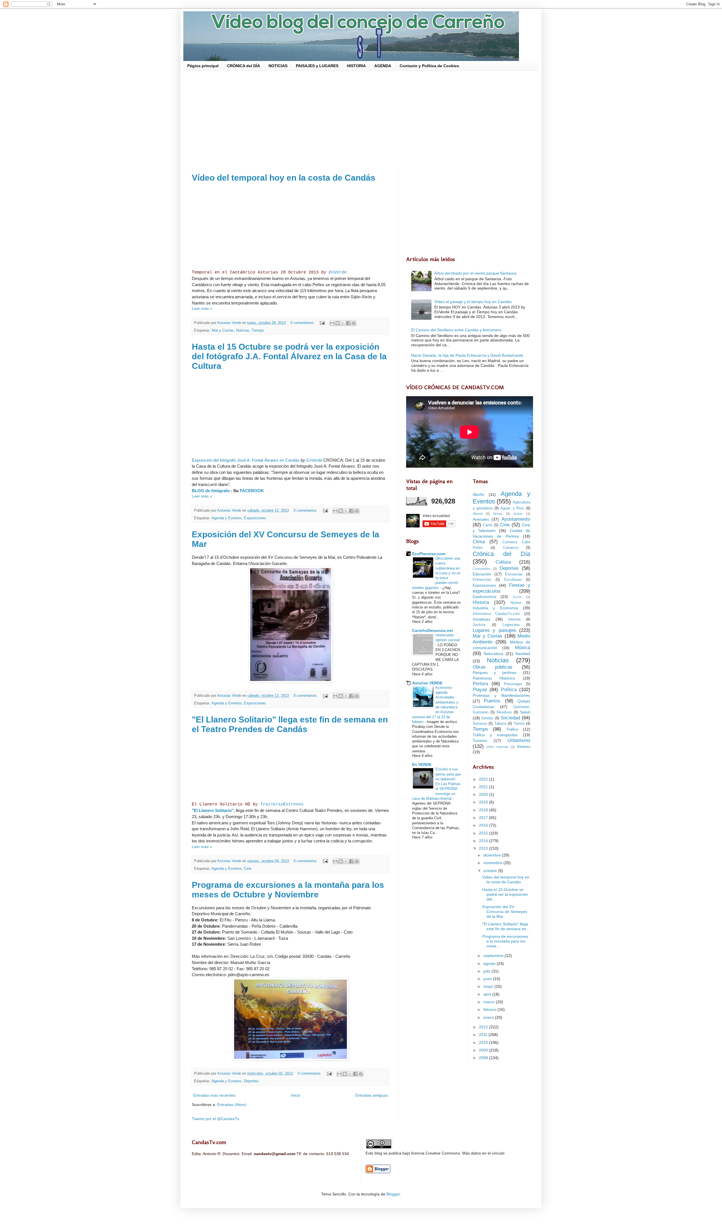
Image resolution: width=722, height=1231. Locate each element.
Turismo (480, 740)
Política (509, 689)
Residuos (504, 712)
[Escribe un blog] (337, 323)
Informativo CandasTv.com (496, 614)
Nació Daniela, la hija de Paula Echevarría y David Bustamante (467, 355)
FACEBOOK (252, 490)
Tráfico (512, 729)
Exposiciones (255, 518)
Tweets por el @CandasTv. (216, 1118)
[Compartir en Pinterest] (353, 323)
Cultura (503, 562)
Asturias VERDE (427, 683)
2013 (484, 848)
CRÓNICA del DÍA (243, 65)
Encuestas (514, 574)
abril (487, 994)
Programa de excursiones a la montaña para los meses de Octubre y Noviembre (288, 889)
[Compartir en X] (343, 323)
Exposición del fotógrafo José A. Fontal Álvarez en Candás (246, 460)
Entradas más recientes (214, 1095)
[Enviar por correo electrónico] (332, 323)
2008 (484, 1057)
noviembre (493, 862)
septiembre (494, 955)
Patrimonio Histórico (494, 678)
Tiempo (258, 330)
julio (487, 971)
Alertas (498, 513)
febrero (490, 1009)
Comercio (510, 548)
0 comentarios (302, 323)
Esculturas (513, 580)
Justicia (479, 625)
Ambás (518, 513)
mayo (488, 986)
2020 (484, 794)
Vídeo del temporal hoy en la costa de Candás (283, 177)
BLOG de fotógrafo (211, 490)
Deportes (251, 1081)
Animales (481, 519)
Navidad (523, 653)
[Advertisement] (361, 118)
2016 (484, 825)
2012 (484, 1027)
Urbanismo (518, 740)
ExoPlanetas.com (428, 553)
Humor (515, 603)
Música (522, 647)
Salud (525, 712)
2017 (484, 817)
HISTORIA (356, 65)
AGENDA (382, 65)
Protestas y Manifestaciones (502, 695)
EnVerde (338, 272)
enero (489, 1017)
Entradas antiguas (371, 1095)
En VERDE (422, 764)
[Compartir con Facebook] (348, 323)
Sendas (487, 718)
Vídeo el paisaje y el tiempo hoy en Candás (473, 301)
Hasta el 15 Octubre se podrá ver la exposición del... (505, 894)
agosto (490, 963)
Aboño (478, 494)
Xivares (523, 746)
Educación (482, 574)
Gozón (517, 597)
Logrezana (511, 625)
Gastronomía (484, 596)
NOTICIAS (277, 65)
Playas (480, 689)
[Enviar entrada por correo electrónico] (322, 323)
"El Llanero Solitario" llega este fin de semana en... (506, 926)
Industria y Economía (495, 608)
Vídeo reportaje (497, 746)
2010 (484, 1042)
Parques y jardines (495, 672)
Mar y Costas (223, 330)
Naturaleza (493, 653)
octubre (490, 870)
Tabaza (500, 724)
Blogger (393, 1194)
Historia (481, 602)
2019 (484, 802)
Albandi (478, 513)
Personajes (513, 684)
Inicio (295, 1095)
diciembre (492, 855)
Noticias (242, 330)
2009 (484, 1050)
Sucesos (480, 724)
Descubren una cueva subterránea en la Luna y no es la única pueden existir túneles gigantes (436, 573)
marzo (489, 1002)
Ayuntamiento (515, 519)
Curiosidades (482, 568)
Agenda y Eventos (227, 518)
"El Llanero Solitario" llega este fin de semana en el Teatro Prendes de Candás (290, 724)
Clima (479, 541)
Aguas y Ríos (512, 508)
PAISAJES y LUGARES (317, 65)
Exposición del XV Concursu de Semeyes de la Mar (504, 911)
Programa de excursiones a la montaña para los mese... (505, 941)
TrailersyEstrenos (281, 804)
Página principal (203, 65)
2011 (483, 1034)
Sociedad (510, 717)
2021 (484, 787)
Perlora (480, 683)
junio (488, 978)
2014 (484, 840)
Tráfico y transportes (495, 735)
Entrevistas (482, 580)
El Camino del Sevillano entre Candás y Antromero (456, 330)
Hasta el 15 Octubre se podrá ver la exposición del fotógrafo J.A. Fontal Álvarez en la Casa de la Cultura (289, 356)
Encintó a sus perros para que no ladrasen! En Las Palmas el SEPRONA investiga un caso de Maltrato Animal (436, 784)
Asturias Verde (229, 323)
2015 (484, 833)
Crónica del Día (502, 553)
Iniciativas (481, 619)
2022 (484, 779)
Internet (514, 619)
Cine (247, 869)
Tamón (519, 724)
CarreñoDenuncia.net (432, 630)
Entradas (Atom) (231, 1104)
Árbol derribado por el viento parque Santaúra (475, 273)
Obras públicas (492, 667)
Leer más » (202, 308)
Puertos (492, 701)
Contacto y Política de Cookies (429, 65)
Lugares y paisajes (494, 630)
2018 (484, 810)
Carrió (487, 525)
